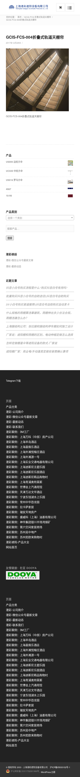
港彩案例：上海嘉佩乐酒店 (22, 447)
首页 (19, 17)
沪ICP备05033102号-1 (60, 767)
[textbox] (40, 217)
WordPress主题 (48, 772)
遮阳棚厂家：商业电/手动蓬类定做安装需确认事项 (37, 351)
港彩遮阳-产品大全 (17, 542)
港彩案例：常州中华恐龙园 (22, 502)
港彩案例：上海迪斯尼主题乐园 (25, 467)
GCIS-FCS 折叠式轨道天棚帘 (37, 17)
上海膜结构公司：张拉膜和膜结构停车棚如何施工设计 (39, 326)
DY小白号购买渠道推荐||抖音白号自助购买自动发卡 (37, 304)
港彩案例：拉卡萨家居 (20, 507)
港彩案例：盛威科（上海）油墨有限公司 (31, 517)
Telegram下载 (13, 380)
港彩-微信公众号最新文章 (19, 260)
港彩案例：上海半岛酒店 (21, 442)
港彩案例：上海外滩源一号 (22, 457)
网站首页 (11, 547)
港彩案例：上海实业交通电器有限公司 (29, 462)
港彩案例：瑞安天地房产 (21, 512)
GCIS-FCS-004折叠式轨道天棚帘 (35, 37)
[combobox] (40, 217)
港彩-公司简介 (15, 412)
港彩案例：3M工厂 (17, 432)
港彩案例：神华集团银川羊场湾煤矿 (28, 522)
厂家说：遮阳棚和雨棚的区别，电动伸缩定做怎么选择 (39, 335)
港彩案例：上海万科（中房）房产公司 (29, 437)
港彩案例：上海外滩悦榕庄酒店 (25, 452)
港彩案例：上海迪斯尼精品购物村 (27, 477)
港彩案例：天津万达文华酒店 (24, 492)
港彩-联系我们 (15, 427)
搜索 (9, 238)
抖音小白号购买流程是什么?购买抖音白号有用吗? (37, 288)
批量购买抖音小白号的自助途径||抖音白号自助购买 (37, 296)
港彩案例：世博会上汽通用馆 (24, 487)
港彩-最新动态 (13, 266)
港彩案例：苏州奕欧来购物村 (24, 537)
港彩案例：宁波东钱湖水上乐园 (25, 497)
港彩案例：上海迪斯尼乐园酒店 (25, 472)
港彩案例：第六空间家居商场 (24, 527)
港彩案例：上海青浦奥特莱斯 (24, 482)
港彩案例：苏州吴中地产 (21, 532)
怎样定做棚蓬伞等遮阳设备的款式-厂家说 (31, 343)
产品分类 (11, 407)
